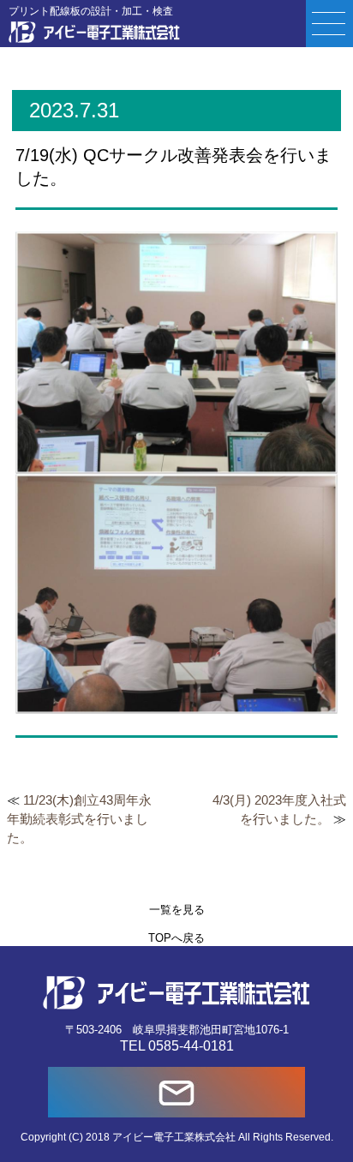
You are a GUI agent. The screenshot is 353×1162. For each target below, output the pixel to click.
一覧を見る (177, 909)
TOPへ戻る (176, 937)
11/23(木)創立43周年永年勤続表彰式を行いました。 (79, 819)
